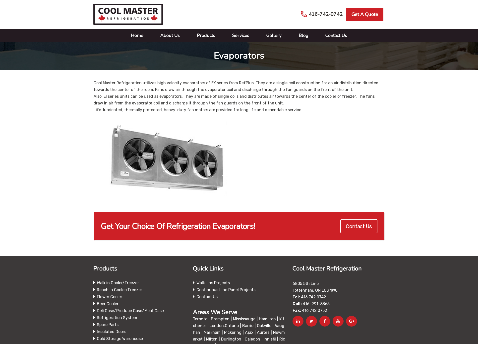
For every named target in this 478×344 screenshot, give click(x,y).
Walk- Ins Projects (213, 282)
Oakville (264, 325)
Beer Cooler (108, 303)
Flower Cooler (109, 296)
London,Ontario (224, 325)
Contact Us (359, 226)
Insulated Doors (111, 331)
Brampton (220, 319)
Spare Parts (108, 324)
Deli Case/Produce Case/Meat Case (130, 310)
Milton (212, 339)
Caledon (252, 339)
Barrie (247, 325)
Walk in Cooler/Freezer (118, 282)
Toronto (200, 319)
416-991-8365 (316, 303)
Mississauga (244, 319)
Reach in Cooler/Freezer (119, 289)
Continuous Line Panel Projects (225, 289)
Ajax (249, 332)
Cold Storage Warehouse (120, 338)
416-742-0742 (326, 14)
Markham (212, 332)
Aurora (263, 332)
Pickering (232, 332)
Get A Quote (365, 14)
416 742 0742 (313, 297)
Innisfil (270, 339)
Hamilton (267, 319)
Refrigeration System (117, 317)
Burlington (231, 339)
